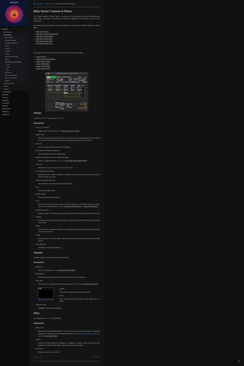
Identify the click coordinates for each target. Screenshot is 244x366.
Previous (39, 357)
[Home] (34, 4)
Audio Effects (7, 35)
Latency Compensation (11, 78)
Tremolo (8, 67)
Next (95, 357)
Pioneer (43, 118)
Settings (5, 86)
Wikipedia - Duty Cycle (45, 300)
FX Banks (7, 48)
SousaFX (15, 2)
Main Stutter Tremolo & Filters (13, 62)
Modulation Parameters (11, 43)
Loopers (7, 59)
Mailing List (5, 111)
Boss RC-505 (58, 118)
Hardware (5, 97)
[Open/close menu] (1, 29)
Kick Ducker (8, 72)
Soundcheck (5, 103)
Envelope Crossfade (10, 40)
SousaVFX (5, 94)
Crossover (8, 51)
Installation (5, 100)
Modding (6, 89)
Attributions (5, 114)
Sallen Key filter (79, 334)
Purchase (5, 106)
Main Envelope (9, 37)
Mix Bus (7, 54)
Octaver (7, 45)
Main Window (7, 32)
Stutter (8, 64)
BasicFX (7, 80)
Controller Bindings (8, 83)
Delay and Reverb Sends (11, 56)
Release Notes (6, 108)
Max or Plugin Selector (11, 75)
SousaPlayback (6, 92)
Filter (7, 69)
